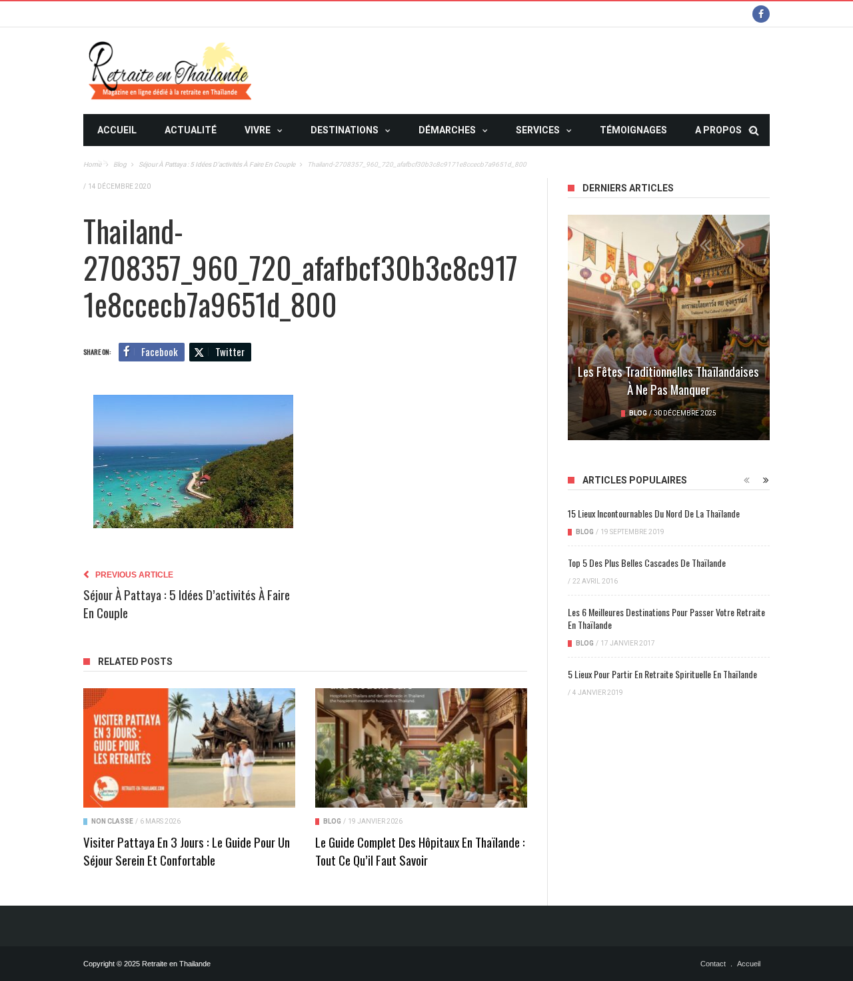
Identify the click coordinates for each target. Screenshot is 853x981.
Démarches (447, 130)
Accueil (117, 130)
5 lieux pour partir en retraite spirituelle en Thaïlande (662, 674)
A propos (718, 130)
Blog (332, 821)
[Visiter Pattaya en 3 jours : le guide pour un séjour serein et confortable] (189, 748)
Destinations (345, 130)
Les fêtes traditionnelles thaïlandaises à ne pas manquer (668, 379)
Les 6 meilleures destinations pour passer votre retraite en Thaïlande (666, 618)
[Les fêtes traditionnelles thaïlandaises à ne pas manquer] (669, 327)
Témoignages (633, 130)
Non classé (112, 821)
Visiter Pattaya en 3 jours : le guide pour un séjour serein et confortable (186, 850)
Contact (713, 964)
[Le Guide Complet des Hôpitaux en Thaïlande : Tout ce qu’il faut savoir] (421, 748)
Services (538, 130)
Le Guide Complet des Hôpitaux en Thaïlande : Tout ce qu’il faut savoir (420, 850)
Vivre (258, 130)
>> (102, 162)
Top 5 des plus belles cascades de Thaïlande (647, 563)
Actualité (191, 130)
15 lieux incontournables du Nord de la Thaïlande (654, 513)
